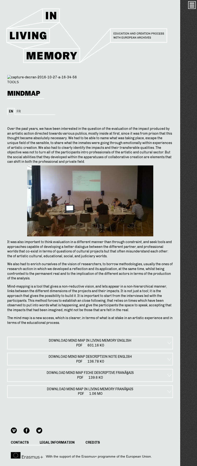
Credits (93, 443)
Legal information (57, 443)
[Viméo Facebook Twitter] (29, 430)
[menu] (192, 5)
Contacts (20, 443)
